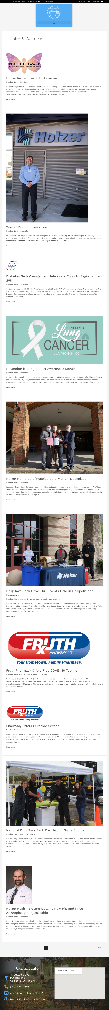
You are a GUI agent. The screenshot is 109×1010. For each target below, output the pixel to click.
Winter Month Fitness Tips (27, 227)
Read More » (11, 99)
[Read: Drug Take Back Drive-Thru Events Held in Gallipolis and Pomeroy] (54, 550)
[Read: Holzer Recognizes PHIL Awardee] (24, 63)
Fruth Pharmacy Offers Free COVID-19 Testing (41, 670)
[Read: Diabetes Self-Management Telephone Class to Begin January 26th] (12, 266)
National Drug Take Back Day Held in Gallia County (45, 830)
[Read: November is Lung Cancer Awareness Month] (54, 340)
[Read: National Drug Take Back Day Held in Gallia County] (54, 793)
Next (101, 947)
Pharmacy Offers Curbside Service (32, 726)
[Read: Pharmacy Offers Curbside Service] (25, 713)
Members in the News (42, 599)
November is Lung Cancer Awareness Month (40, 369)
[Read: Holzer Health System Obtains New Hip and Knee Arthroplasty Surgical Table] (19, 885)
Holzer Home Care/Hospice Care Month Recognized (46, 478)
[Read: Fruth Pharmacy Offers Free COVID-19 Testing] (49, 648)
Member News (12, 82)
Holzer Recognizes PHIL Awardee (31, 78)
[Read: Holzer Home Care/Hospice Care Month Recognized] (54, 438)
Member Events (12, 599)
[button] (54, 22)
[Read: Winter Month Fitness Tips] (47, 168)
